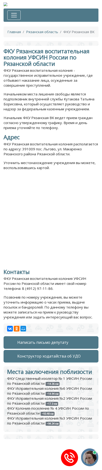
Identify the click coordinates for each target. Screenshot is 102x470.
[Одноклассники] (16, 328)
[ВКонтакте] (10, 328)
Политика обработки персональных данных (41, 462)
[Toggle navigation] (14, 15)
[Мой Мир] (23, 328)
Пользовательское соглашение (31, 467)
